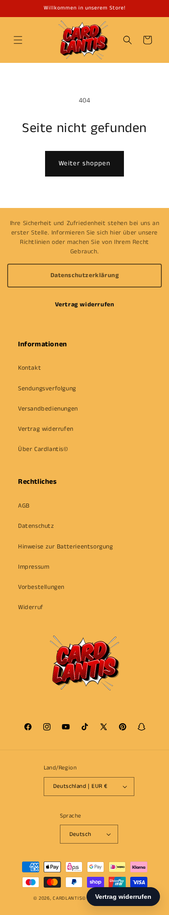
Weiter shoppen (84, 163)
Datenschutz (36, 526)
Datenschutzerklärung (84, 275)
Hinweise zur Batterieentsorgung (65, 546)
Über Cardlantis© (43, 449)
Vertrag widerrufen (84, 304)
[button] (18, 40)
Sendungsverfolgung (47, 388)
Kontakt (29, 367)
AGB (24, 505)
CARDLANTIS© (69, 898)
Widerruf (30, 607)
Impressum (33, 566)
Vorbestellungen (41, 587)
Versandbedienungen (48, 408)
